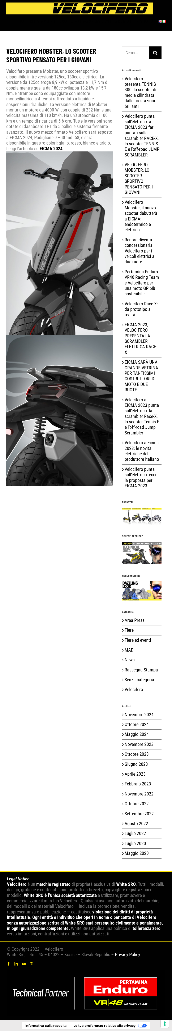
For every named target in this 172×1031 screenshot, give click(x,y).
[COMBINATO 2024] (86, 972)
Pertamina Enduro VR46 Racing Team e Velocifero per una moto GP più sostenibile (142, 283)
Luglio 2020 (135, 843)
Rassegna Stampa (141, 669)
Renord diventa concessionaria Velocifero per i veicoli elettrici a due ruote (139, 251)
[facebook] (8, 964)
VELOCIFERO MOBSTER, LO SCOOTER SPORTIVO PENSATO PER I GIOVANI (139, 178)
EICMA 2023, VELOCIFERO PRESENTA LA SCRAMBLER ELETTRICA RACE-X (141, 338)
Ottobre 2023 (137, 754)
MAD (129, 650)
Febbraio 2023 (138, 783)
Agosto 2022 (136, 823)
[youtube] (24, 964)
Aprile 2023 (135, 774)
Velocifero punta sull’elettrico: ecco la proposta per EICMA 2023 (141, 477)
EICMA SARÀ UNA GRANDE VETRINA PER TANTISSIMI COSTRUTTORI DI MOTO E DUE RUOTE (141, 376)
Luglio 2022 (135, 833)
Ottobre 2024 (137, 724)
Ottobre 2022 (137, 803)
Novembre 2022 (139, 794)
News (130, 659)
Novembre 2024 (139, 714)
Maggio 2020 (137, 853)
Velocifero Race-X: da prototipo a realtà (141, 309)
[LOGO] (79, 4)
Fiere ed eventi (138, 640)
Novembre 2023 (139, 744)
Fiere (129, 630)
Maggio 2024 (137, 734)
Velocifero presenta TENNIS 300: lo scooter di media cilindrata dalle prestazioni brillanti (140, 92)
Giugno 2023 (136, 764)
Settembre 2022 (139, 813)
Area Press (135, 620)
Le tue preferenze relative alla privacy (104, 1025)
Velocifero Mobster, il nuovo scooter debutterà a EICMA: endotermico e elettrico (141, 216)
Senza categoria (139, 679)
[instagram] (31, 964)
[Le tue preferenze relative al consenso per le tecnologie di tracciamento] (165, 1024)
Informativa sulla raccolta (45, 1025)
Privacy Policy (127, 954)
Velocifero (134, 689)
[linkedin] (16, 964)
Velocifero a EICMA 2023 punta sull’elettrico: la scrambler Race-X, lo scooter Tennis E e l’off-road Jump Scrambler (142, 416)
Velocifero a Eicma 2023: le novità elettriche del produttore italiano (142, 451)
